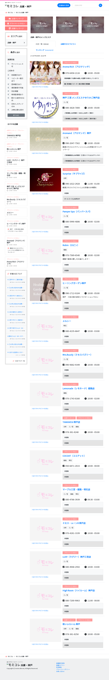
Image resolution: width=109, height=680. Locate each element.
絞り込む (16, 115)
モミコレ (10, 12)
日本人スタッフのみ (17, 105)
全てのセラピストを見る (40, 87)
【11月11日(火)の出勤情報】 (17, 344)
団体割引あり (16, 84)
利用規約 (59, 667)
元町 (65, 178)
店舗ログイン (60, 665)
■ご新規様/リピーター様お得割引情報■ (77, 84)
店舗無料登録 (64, 5)
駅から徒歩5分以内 (17, 99)
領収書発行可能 (17, 87)
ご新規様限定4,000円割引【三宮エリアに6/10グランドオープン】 (84, 155)
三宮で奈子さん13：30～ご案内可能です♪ (22, 328)
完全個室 (14, 91)
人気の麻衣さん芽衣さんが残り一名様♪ (21, 312)
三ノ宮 (66, 102)
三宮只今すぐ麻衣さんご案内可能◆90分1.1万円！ (24, 296)
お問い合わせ (60, 671)
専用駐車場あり (17, 94)
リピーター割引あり (17, 79)
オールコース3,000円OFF (72, 199)
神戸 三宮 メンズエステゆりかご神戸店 (17, 282)
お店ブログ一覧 (20, 361)
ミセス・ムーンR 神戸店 (20, 355)
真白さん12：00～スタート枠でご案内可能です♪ (24, 336)
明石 (65, 326)
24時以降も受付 (17, 109)
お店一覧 (42, 44)
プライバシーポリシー (63, 669)
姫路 (65, 250)
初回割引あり (16, 75)
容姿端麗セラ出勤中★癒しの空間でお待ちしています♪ (81, 78)
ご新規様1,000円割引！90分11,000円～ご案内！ (79, 113)
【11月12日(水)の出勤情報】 (17, 304)
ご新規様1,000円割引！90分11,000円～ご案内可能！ (80, 119)
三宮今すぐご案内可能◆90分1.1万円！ (21, 280)
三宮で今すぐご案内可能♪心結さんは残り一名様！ (24, 320)
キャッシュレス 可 (17, 65)
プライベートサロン (17, 23)
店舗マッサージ (18, 28)
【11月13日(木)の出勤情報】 (17, 288)
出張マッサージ (18, 18)
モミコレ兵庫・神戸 (22, 12)
